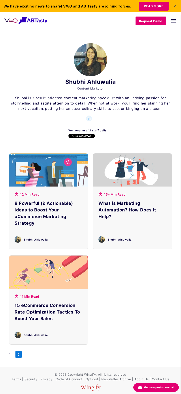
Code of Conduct (69, 379)
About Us (141, 379)
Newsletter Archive (116, 379)
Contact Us (160, 379)
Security (31, 379)
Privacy (46, 379)
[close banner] (175, 6)
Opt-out (92, 379)
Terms (16, 379)
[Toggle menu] (171, 21)
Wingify (90, 374)
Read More (153, 6)
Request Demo (150, 21)
